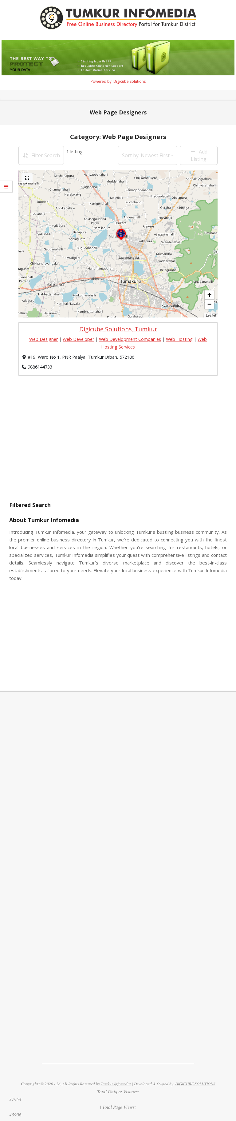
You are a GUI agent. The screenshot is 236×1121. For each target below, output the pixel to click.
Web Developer (78, 339)
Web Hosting (179, 339)
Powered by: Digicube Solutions (118, 81)
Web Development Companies (130, 339)
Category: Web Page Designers (118, 137)
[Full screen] (27, 177)
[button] (209, 295)
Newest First (146, 155)
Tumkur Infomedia (116, 1084)
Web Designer (43, 339)
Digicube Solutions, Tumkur (118, 329)
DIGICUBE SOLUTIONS (195, 1084)
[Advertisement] (118, 450)
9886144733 (40, 367)
